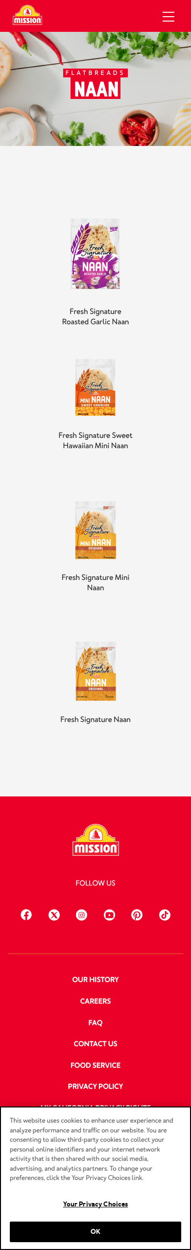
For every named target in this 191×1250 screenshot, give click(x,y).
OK (95, 1231)
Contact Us (96, 1044)
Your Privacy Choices (95, 1204)
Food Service (95, 1066)
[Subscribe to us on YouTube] (109, 913)
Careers (95, 1002)
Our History (95, 980)
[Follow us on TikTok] (164, 913)
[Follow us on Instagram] (81, 913)
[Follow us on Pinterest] (137, 913)
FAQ (96, 1023)
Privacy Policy (95, 1087)
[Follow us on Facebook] (26, 913)
